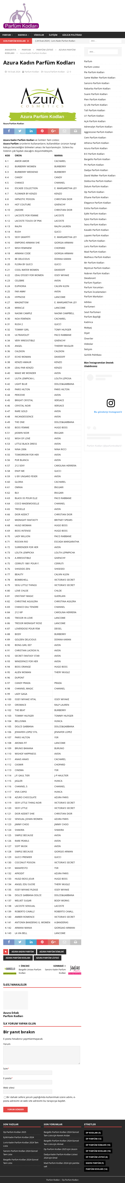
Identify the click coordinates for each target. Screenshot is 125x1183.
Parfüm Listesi (44, 49)
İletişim (53, 35)
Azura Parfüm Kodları (54, 71)
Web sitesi (8, 1087)
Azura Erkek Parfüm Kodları (13, 1014)
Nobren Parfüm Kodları (97, 273)
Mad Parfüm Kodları (95, 251)
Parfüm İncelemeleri (95, 291)
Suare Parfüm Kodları (96, 94)
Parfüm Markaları (93, 296)
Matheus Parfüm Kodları (97, 257)
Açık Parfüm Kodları (95, 121)
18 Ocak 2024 (13, 71)
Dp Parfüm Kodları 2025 (14, 1132)
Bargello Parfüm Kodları (97, 159)
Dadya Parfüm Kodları (96, 170)
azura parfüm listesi (47, 957)
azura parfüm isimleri (52, 951)
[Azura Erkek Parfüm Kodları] (15, 1000)
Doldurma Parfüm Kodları (98, 181)
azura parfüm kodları (18, 957)
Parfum (6, 35)
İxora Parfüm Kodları (95, 224)
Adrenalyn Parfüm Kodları (98, 126)
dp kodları (93, 1132)
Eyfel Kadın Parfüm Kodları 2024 (18, 1137)
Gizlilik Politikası (72, 35)
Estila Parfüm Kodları (95, 208)
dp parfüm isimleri (98, 1145)
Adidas (88, 302)
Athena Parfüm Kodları (96, 142)
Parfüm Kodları (96, 1169)
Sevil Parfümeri (92, 312)
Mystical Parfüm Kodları (97, 268)
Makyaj (88, 327)
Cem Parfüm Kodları (95, 137)
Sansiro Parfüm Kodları (96, 83)
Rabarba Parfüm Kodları (97, 88)
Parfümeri (89, 306)
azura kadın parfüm (23, 951)
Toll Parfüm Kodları (94, 110)
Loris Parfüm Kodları (95, 246)
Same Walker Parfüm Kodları (99, 77)
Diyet (87, 333)
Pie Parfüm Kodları (94, 72)
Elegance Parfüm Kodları (97, 202)
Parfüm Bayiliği (92, 316)
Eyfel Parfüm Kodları (95, 213)
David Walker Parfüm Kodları (100, 175)
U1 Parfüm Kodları (94, 115)
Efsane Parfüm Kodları (96, 197)
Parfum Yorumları (94, 287)
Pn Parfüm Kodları (94, 164)
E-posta (7, 1078)
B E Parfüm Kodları (94, 153)
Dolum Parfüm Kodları (96, 186)
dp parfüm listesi (97, 1157)
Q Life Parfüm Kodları (96, 104)
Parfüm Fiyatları (92, 282)
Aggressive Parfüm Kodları (98, 132)
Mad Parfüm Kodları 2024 (56, 1163)
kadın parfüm (95, 1163)
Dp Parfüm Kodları (94, 191)
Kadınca (22, 35)
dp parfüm (93, 1138)
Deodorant (90, 278)
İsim (5, 1068)
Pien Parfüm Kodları (95, 99)
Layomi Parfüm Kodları (96, 235)
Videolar (39, 35)
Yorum (6, 1044)
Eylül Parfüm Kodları (95, 219)
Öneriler (88, 338)
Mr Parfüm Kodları (94, 262)
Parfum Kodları (32, 71)
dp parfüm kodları (98, 1151)
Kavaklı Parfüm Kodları (96, 229)
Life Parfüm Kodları (94, 240)
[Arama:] (105, 40)
